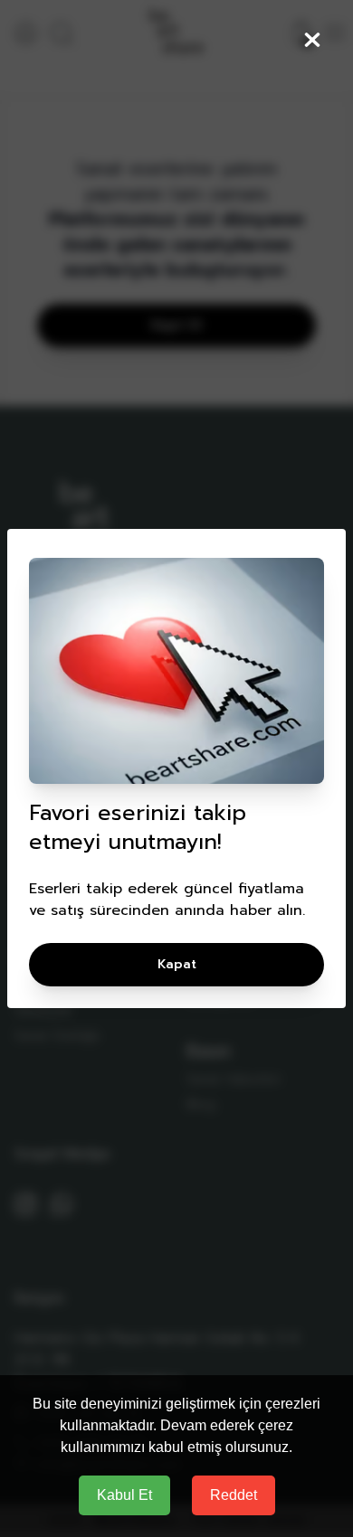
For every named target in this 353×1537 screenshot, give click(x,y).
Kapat (176, 964)
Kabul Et (124, 1495)
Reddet (233, 1495)
